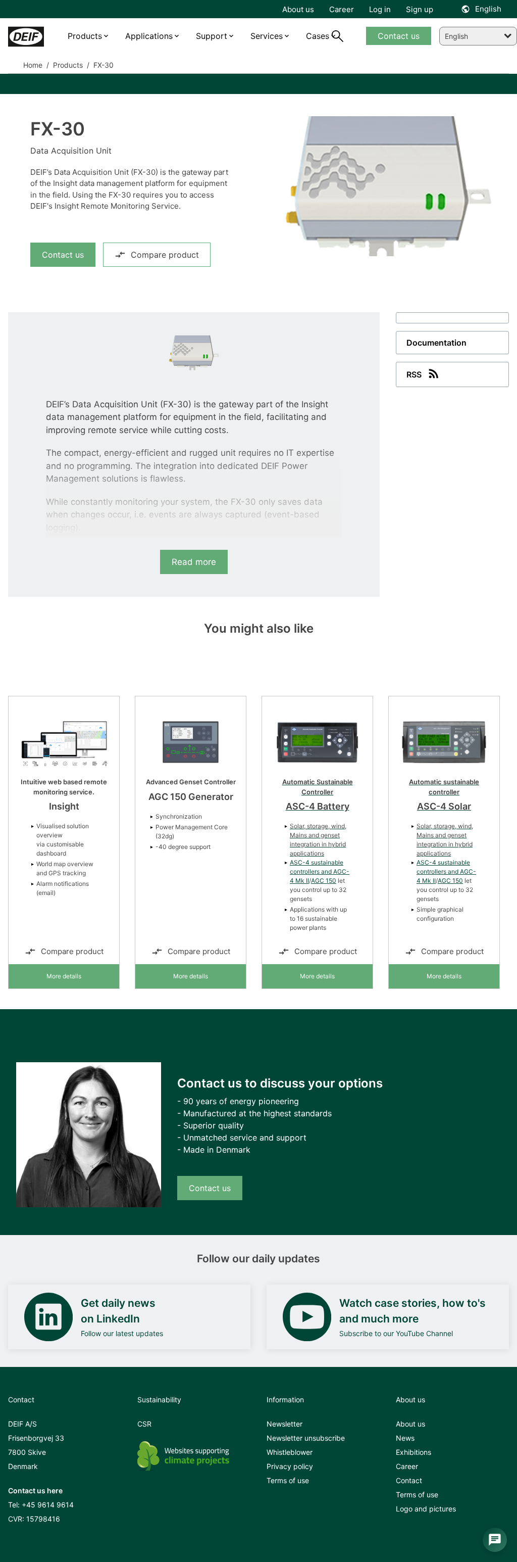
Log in (380, 9)
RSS (414, 374)
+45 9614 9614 (48, 1504)
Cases (317, 36)
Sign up (419, 9)
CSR (144, 1423)
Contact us (63, 255)
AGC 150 (323, 880)
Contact (409, 1480)
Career (407, 1466)
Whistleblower (290, 1452)
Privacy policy (290, 1466)
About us (410, 1423)
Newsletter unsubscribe (306, 1438)
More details (63, 976)
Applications (149, 36)
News (405, 1438)
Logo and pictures (426, 1508)
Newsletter (284, 1423)
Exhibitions (413, 1452)
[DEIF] (26, 36)
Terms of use (288, 1480)
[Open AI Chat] (495, 1540)
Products (67, 65)
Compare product (165, 255)
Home (32, 65)
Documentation (436, 343)
